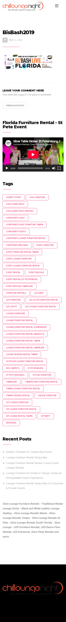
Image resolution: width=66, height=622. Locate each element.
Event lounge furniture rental (23, 266)
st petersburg (35, 368)
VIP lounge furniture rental (21, 409)
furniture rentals (16, 293)
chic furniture (37, 197)
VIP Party (45, 416)
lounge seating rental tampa (21, 354)
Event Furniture (45, 245)
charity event (13, 197)
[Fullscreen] (59, 168)
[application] (33, 154)
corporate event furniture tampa (24, 224)
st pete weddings (15, 375)
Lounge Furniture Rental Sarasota (25, 334)
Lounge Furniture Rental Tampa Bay (26, 457)
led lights (11, 306)
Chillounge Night (15, 204)
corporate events (16, 231)
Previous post (15, 105)
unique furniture (47, 395)
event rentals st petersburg (22, 279)
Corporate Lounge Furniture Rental (25, 238)
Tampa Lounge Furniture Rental (23, 388)
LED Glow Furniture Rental (43, 300)
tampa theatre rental (18, 395)
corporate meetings (17, 245)
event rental (13, 272)
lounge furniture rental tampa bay (25, 348)
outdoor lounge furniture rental (24, 361)
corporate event (15, 218)
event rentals (36, 272)
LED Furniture (13, 300)
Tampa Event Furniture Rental (41, 382)
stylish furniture (42, 375)
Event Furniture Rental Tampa (22, 252)
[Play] (7, 168)
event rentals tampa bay (19, 286)
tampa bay (11, 382)
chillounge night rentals (20, 211)
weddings (11, 423)
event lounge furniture (19, 259)
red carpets (12, 368)
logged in (23, 94)
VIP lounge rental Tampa (19, 416)
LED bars (38, 293)
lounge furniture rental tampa (23, 341)
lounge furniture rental (19, 320)
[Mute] (53, 168)
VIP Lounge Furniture (17, 402)
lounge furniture (15, 313)
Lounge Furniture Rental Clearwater (26, 327)
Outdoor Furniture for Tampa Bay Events (29, 451)
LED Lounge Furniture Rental (40, 306)
